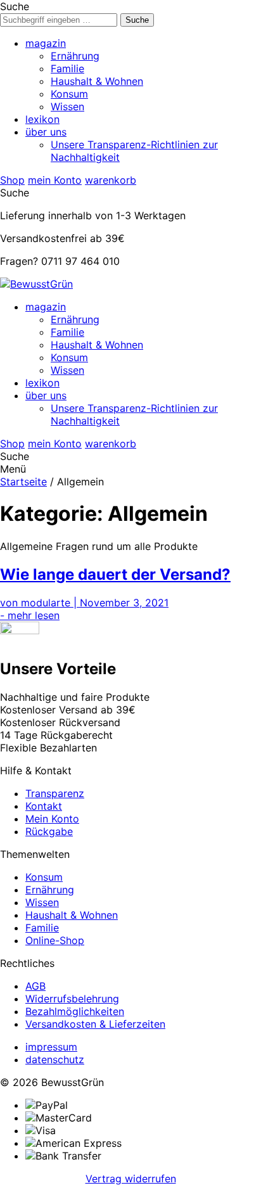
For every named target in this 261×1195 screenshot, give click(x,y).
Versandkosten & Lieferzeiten (95, 1024)
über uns (46, 131)
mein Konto (55, 180)
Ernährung (75, 55)
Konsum (69, 93)
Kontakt (43, 806)
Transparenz (54, 793)
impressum (51, 1046)
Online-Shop (54, 940)
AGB (35, 986)
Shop (12, 180)
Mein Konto (52, 818)
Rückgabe (49, 831)
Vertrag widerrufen (131, 1178)
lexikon (42, 119)
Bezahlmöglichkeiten (74, 1011)
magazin (45, 43)
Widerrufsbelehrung (72, 998)
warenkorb (110, 180)
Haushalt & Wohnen (97, 81)
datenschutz (54, 1059)
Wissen (67, 106)
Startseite (23, 481)
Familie (67, 68)
